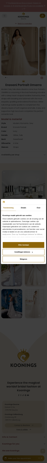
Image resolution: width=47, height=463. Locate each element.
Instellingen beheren (22, 252)
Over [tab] (38, 208)
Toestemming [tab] (8, 208)
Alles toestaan (23, 245)
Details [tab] (23, 208)
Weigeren (23, 259)
